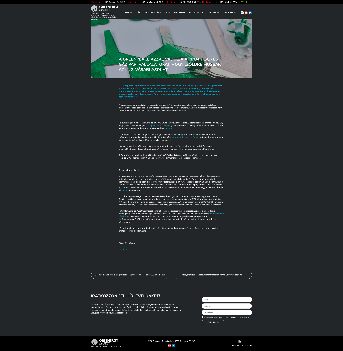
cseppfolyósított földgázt (158, 125)
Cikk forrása (124, 249)
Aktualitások (196, 12)
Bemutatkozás (132, 12)
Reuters (168, 128)
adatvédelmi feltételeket (238, 317)
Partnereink (214, 12)
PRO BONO (179, 12)
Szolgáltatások (153, 12)
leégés (123, 190)
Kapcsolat (230, 12)
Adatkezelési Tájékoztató (241, 345)
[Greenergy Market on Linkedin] (250, 12)
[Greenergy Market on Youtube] (246, 12)
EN (242, 12)
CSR (168, 12)
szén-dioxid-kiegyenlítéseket (185, 137)
